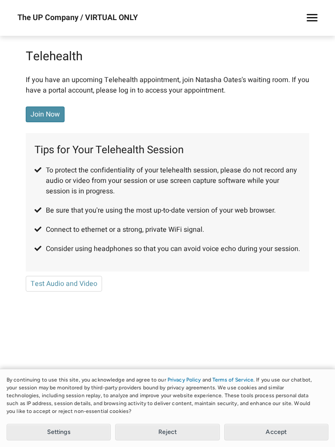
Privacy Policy (184, 380)
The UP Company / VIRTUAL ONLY (77, 18)
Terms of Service (232, 380)
